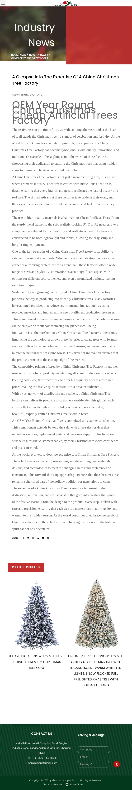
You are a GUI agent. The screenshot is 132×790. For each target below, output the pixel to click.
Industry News (37, 55)
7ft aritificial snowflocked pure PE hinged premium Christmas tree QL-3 (36, 662)
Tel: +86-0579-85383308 (42, 758)
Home (14, 55)
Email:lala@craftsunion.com (41, 763)
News (23, 55)
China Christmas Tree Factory (35, 177)
